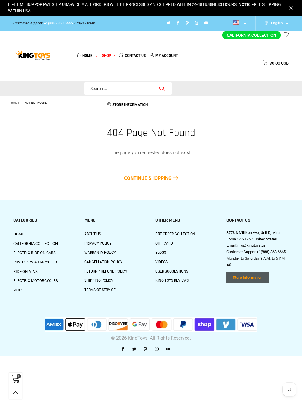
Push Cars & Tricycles (35, 262)
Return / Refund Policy (105, 271)
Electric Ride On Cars (34, 252)
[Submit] (161, 88)
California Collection (251, 35)
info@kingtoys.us (251, 245)
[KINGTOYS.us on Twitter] (134, 349)
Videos (161, 262)
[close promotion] (291, 8)
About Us (92, 234)
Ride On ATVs (25, 271)
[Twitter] (168, 23)
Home (87, 56)
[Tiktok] (214, 23)
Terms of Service (100, 290)
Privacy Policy (97, 243)
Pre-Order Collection (175, 234)
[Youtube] (206, 23)
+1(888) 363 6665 (58, 23)
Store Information (247, 277)
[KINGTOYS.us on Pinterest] (145, 349)
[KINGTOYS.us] (32, 55)
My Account (166, 56)
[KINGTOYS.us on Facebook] (123, 349)
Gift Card (164, 243)
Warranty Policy (100, 252)
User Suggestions (171, 271)
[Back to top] (15, 392)
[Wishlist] (286, 35)
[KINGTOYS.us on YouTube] (167, 349)
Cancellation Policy (103, 262)
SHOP (106, 56)
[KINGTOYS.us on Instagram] (156, 349)
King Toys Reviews (172, 280)
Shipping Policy (98, 280)
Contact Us (135, 56)
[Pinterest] (187, 23)
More (18, 290)
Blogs (160, 252)
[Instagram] (196, 23)
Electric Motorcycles (35, 280)
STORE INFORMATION (130, 105)
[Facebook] (178, 23)
